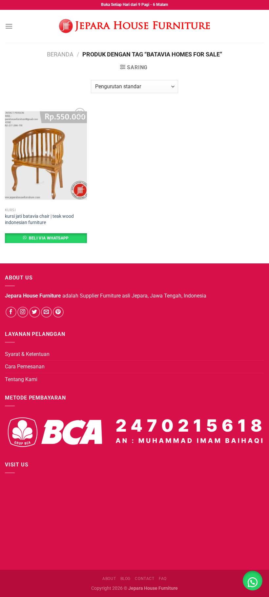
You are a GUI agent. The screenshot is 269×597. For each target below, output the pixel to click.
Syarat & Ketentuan (27, 354)
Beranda (60, 54)
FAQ (163, 578)
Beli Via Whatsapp (49, 238)
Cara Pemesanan (25, 366)
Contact (144, 578)
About (109, 578)
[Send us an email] (46, 312)
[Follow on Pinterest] (58, 312)
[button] (252, 580)
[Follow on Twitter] (34, 312)
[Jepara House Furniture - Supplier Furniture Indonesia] (134, 26)
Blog (125, 578)
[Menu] (9, 26)
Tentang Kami (21, 379)
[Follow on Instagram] (22, 312)
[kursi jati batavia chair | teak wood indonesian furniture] (46, 155)
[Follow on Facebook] (11, 312)
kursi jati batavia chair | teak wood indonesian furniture (39, 219)
